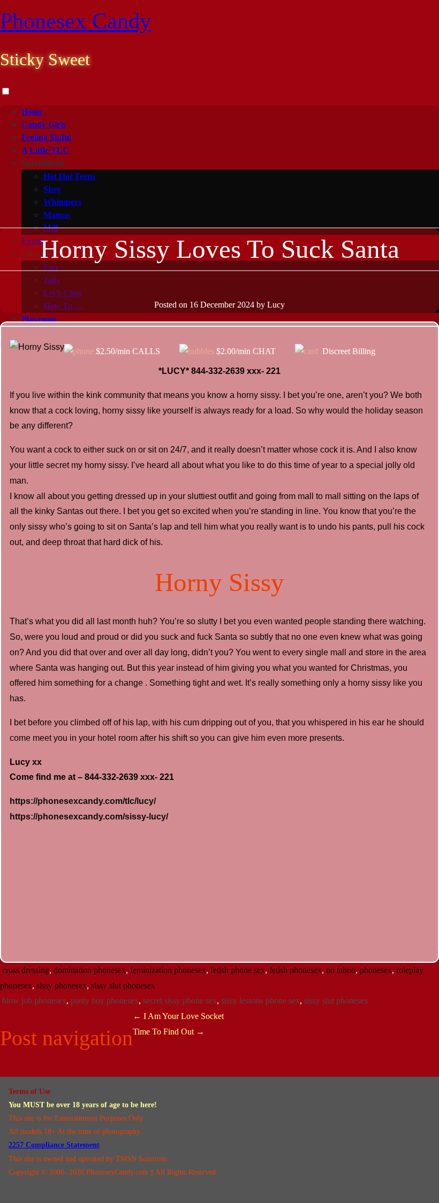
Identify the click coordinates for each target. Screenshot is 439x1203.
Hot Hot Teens (69, 176)
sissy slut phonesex (123, 985)
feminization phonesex (168, 970)
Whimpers (62, 201)
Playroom (39, 319)
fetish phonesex (295, 970)
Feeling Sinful (46, 137)
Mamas (56, 214)
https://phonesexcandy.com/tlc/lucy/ (83, 801)
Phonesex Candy (75, 21)
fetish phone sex (237, 970)
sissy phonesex (61, 985)
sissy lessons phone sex (260, 1000)
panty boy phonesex (105, 1000)
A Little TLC (45, 150)
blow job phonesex (34, 1000)
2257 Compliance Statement (54, 1145)
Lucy (276, 304)
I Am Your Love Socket (178, 1016)
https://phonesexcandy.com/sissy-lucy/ (89, 816)
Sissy (52, 189)
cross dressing (25, 970)
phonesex (376, 970)
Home (32, 111)
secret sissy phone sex (180, 1000)
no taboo (340, 970)
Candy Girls (43, 124)
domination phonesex (90, 970)
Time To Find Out (169, 1031)
